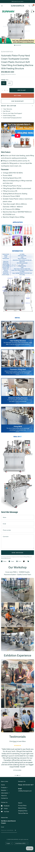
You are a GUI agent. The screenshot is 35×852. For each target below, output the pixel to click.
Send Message (17, 552)
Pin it (19, 561)
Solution (3, 790)
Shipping (3, 74)
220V (9, 83)
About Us (4, 795)
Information (4, 793)
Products (4, 787)
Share (4, 561)
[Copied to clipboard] (29, 561)
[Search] (29, 6)
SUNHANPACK (17, 6)
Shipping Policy (22, 810)
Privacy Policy (27, 556)
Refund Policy (22, 808)
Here (14, 741)
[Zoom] (31, 12)
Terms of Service (4, 558)
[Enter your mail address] (15, 830)
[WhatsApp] (24, 561)
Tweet (12, 561)
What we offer (8, 106)
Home (3, 785)
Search (20, 803)
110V (3, 83)
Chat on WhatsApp (17, 101)
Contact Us (4, 798)
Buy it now (17, 95)
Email (2, 827)
